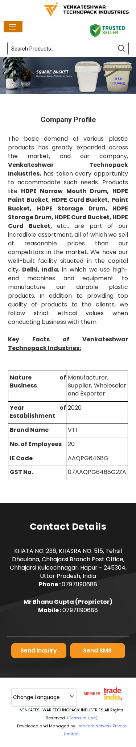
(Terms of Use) (82, 718)
